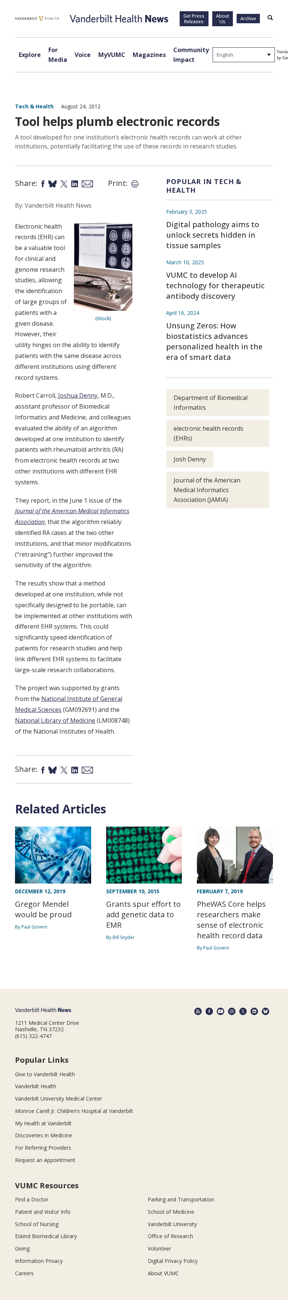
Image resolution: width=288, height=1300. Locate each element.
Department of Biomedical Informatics (211, 403)
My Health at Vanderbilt (43, 1123)
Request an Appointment (45, 1160)
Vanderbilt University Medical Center (58, 1098)
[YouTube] (220, 1011)
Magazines (149, 55)
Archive (248, 18)
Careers (24, 1273)
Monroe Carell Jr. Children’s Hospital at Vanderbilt (74, 1110)
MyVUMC (111, 55)
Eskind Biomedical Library (46, 1236)
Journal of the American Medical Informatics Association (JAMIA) (207, 490)
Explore (30, 55)
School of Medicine (171, 1211)
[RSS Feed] (198, 1011)
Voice (83, 55)
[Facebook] (209, 1011)
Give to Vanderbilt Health (45, 1074)
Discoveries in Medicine (43, 1135)
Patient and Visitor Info (42, 1211)
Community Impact (191, 55)
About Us (222, 19)
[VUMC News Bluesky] (265, 1011)
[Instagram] (232, 1011)
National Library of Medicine (55, 720)
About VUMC (163, 1273)
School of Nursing (36, 1224)
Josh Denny (190, 459)
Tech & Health (34, 106)
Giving (22, 1248)
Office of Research (170, 1236)
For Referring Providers (43, 1147)
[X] (243, 1011)
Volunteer (159, 1248)
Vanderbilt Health (35, 1086)
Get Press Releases (193, 19)
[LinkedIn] (254, 1011)
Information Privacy (39, 1260)
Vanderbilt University (172, 1224)
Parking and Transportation (181, 1199)
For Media (57, 55)
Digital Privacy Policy (173, 1260)
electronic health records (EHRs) (208, 433)
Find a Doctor (31, 1199)
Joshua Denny (78, 395)
